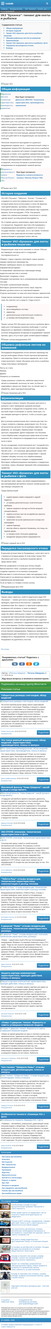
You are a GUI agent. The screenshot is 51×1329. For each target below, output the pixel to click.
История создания (13, 31)
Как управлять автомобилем (14, 1188)
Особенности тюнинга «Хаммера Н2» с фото (23, 1115)
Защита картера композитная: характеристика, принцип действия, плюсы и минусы (21, 975)
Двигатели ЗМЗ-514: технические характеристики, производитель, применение (30, 102)
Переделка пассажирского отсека (19, 45)
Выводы (9, 48)
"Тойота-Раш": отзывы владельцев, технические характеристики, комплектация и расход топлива (21, 881)
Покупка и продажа (10, 1185)
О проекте (5, 1300)
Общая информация (14, 28)
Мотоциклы (7, 1162)
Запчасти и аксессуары (12, 1177)
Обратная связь (7, 1302)
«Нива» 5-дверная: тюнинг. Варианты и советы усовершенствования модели (23, 1023)
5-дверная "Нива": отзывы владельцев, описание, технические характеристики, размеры (24, 928)
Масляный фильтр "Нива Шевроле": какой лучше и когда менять (25, 788)
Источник (5, 649)
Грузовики (6, 1170)
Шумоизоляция (12, 40)
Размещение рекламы (28, 1302)
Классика (6, 1159)
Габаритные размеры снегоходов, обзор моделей (23, 696)
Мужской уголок (9, 1175)
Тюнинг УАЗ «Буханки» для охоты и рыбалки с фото (27, 43)
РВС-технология (9, 1164)
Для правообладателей (28, 1304)
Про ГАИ (5, 1183)
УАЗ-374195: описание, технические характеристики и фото (21, 833)
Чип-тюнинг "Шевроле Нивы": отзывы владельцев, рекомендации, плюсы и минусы (22, 1069)
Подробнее (43, 732)
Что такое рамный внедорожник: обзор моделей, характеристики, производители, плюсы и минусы (23, 742)
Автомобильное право (12, 1193)
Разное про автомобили (12, 1190)
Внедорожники (6, 734)
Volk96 (9, 3)
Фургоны (6, 1172)
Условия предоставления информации (17, 1324)
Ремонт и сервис (9, 1180)
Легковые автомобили (12, 1157)
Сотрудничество (25, 1300)
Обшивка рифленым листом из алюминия (23, 38)
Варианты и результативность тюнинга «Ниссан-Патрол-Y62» (29, 176)
